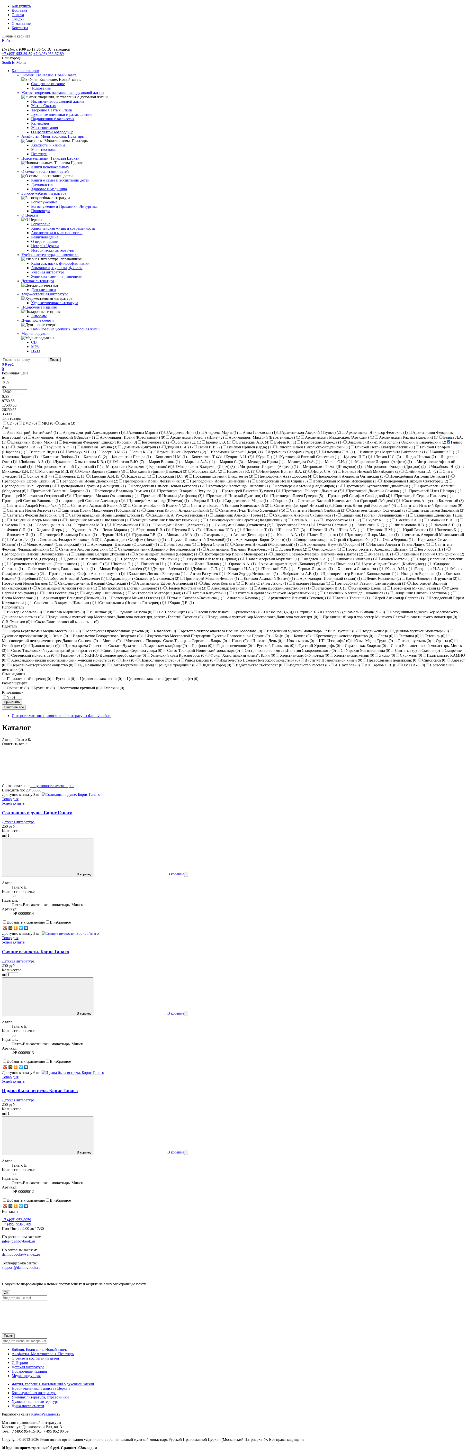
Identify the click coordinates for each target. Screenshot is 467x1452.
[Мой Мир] (10, 928)
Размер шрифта (14, 683)
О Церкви (20, 1363)
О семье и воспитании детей (35, 1358)
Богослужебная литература (34, 1393)
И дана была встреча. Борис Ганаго (40, 1090)
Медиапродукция (26, 1376)
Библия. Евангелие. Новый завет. (39, 1349)
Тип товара (11, 418)
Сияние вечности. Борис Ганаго (35, 951)
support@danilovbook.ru (21, 1267)
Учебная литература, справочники (40, 1397)
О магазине (21, 23)
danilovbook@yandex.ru (21, 1254)
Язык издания (13, 674)
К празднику (12, 692)
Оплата (18, 15)
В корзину (84, 874)
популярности (42, 786)
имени (60, 786)
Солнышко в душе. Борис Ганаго (37, 812)
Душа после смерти (28, 1406)
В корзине (175, 874)
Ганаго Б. (24, 739)
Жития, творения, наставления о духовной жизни (53, 1384)
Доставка (19, 10)
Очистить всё (14, 744)
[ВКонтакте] (25, 928)
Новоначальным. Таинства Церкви (41, 1388)
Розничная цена (15, 373)
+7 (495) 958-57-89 (48, 54)
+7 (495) (17, 54)
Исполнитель (13, 607)
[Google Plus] (5, 928)
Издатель (9, 626)
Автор (7, 428)
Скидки (18, 19)
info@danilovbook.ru (18, 1241)
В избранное (60, 922)
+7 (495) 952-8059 (16, 1220)
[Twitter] (20, 928)
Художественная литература (35, 1401)
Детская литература (18, 822)
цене (70, 786)
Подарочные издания (29, 1371)
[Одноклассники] (15, 928)
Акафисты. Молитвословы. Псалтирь (43, 1354)
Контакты (20, 28)
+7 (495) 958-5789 (16, 1224)
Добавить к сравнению (26, 922)
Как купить (21, 6)
